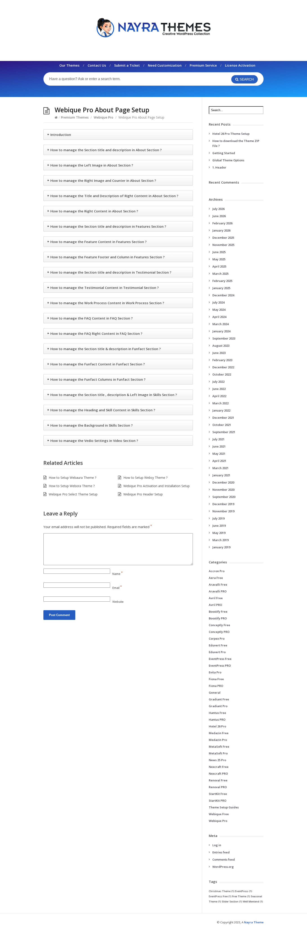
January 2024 (221, 331)
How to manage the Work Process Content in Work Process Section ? (107, 303)
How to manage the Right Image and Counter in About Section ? (103, 180)
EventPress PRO (220, 666)
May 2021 (218, 454)
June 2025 (219, 252)
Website (118, 602)
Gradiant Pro (218, 706)
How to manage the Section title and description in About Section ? (106, 150)
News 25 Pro (217, 760)
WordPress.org (223, 867)
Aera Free (216, 578)
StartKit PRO (217, 801)
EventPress (243, 891)
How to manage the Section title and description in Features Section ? (108, 226)
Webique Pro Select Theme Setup (73, 494)
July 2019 (218, 518)
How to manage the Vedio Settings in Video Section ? (94, 440)
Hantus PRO (217, 720)
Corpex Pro (217, 639)
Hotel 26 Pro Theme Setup (230, 134)
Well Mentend (253, 901)
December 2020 (223, 482)
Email (117, 588)
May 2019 (218, 533)
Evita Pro (215, 672)
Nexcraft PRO (218, 774)
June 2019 (219, 526)
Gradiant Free (219, 699)
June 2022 (219, 389)
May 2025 (218, 259)
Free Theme (241, 896)
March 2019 (220, 540)
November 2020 (223, 490)
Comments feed (223, 859)
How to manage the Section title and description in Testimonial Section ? (110, 272)
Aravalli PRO (218, 591)
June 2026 (219, 216)
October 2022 (221, 374)
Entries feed (221, 852)
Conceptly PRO (219, 632)
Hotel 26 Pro (217, 726)
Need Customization (165, 65)
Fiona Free (216, 679)
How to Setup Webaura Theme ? (72, 477)
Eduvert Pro (217, 652)
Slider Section (232, 901)
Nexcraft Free (219, 767)
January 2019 (221, 547)
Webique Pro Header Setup (143, 494)
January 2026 (221, 230)
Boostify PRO (218, 618)
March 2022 (220, 403)
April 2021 (219, 461)
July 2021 (218, 439)
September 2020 (223, 497)
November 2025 (223, 245)
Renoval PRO (218, 787)
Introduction (60, 134)
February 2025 (222, 281)
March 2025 (220, 274)
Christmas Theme (221, 891)
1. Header (219, 167)
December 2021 (223, 418)
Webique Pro (103, 117)
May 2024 (218, 310)
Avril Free (216, 598)
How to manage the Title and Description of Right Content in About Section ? (114, 195)
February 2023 (222, 360)
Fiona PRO (216, 686)
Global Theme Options (228, 160)
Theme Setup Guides (224, 807)
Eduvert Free (218, 645)
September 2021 (223, 432)
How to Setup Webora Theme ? (72, 486)
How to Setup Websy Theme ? (145, 477)
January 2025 (221, 288)
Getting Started (223, 153)
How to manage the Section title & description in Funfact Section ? (105, 348)
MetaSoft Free (219, 747)
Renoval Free (218, 780)
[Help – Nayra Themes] (153, 27)
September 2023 (223, 338)
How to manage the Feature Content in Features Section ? (98, 241)
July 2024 (218, 302)
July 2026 (218, 209)
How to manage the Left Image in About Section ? (91, 165)
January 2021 (221, 475)
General (214, 693)
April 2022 (219, 396)
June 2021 (219, 446)
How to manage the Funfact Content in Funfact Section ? (97, 364)
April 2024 (219, 317)
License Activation (240, 65)
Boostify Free (218, 612)
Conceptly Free (219, 625)
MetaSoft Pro (218, 753)
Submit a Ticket (127, 65)
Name (117, 574)
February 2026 (222, 223)
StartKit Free (218, 794)
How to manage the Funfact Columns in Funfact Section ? (97, 379)
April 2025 (219, 266)
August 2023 (220, 346)
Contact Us (97, 65)
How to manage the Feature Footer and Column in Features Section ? (107, 257)
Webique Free (219, 814)
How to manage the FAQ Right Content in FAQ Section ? (96, 333)
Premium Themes (75, 117)
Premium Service (203, 65)
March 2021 (220, 468)
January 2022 (221, 410)
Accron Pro (217, 571)
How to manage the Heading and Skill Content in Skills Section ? (102, 410)
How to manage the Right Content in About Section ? (94, 211)
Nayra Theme (254, 922)
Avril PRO (215, 605)
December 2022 (223, 367)
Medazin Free (219, 733)
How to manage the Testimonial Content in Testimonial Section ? (104, 287)
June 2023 (219, 353)
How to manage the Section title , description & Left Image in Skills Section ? (113, 394)
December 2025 (223, 238)
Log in (216, 845)
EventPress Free (220, 659)
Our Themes (69, 65)
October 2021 (221, 425)
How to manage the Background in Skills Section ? (91, 425)
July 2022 (218, 382)
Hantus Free (217, 713)
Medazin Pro (218, 740)
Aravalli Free (218, 585)
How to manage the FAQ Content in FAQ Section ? (91, 318)
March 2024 (220, 324)
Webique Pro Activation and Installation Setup (156, 486)
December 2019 (223, 504)
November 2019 (223, 511)
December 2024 (223, 295)
